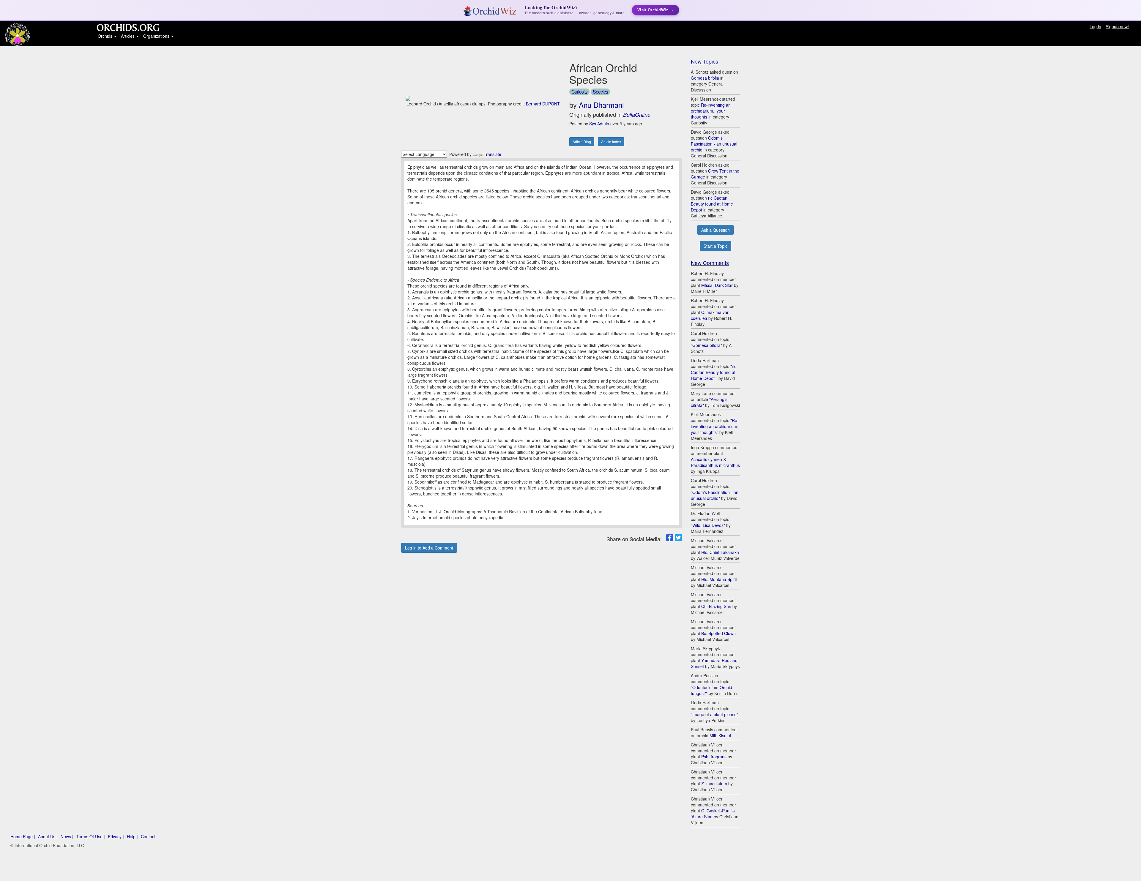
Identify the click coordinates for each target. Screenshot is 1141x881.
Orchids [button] (106, 36)
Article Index (611, 141)
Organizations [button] (157, 36)
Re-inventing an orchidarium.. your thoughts (711, 111)
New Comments (710, 262)
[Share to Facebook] (669, 537)
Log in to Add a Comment (429, 548)
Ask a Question (715, 230)
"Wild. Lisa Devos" (708, 525)
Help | (132, 836)
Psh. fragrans (713, 757)
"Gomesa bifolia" (706, 345)
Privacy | (116, 836)
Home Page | (22, 836)
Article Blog (582, 141)
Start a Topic (715, 246)
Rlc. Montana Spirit (719, 579)
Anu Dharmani (601, 105)
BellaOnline (636, 114)
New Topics (704, 61)
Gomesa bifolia (705, 78)
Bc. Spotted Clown (718, 633)
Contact (148, 836)
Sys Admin (599, 124)
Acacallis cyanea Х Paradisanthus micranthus (715, 462)
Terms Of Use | (90, 836)
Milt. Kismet (720, 735)
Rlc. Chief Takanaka (720, 552)
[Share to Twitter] (678, 537)
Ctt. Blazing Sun (716, 606)
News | (67, 836)
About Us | (48, 836)
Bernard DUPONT (543, 104)
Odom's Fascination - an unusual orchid (714, 144)
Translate (492, 154)
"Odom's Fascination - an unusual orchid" (714, 495)
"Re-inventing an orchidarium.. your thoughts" (715, 426)
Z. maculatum (714, 784)
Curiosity (579, 91)
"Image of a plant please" (714, 714)
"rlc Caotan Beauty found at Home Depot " (713, 372)
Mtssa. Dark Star (717, 285)
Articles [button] (128, 36)
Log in (1095, 26)
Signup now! (1117, 26)
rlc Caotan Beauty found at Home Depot (712, 204)
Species (600, 91)
